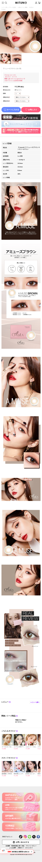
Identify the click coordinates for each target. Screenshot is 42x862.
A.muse (3, 9)
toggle (2, 2)
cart (39, 2)
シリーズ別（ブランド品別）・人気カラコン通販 (14, 7)
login (36, 2)
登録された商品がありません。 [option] (20, 721)
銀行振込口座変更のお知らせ (18, 851)
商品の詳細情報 (7, 742)
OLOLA (31, 7)
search (5, 2)
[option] (7, 742)
